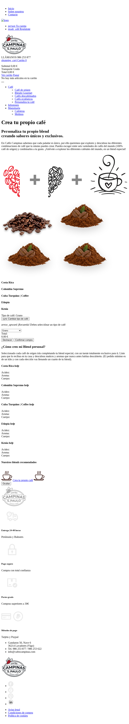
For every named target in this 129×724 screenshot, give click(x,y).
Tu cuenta (17, 26)
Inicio (11, 8)
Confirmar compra (24, 340)
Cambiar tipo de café (15, 319)
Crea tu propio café (23, 480)
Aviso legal (14, 709)
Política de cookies (18, 715)
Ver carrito (6, 75)
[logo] (5, 20)
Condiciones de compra (20, 712)
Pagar (16, 75)
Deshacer (7, 340)
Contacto (13, 14)
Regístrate (19, 29)
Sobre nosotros (16, 11)
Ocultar (6, 483)
